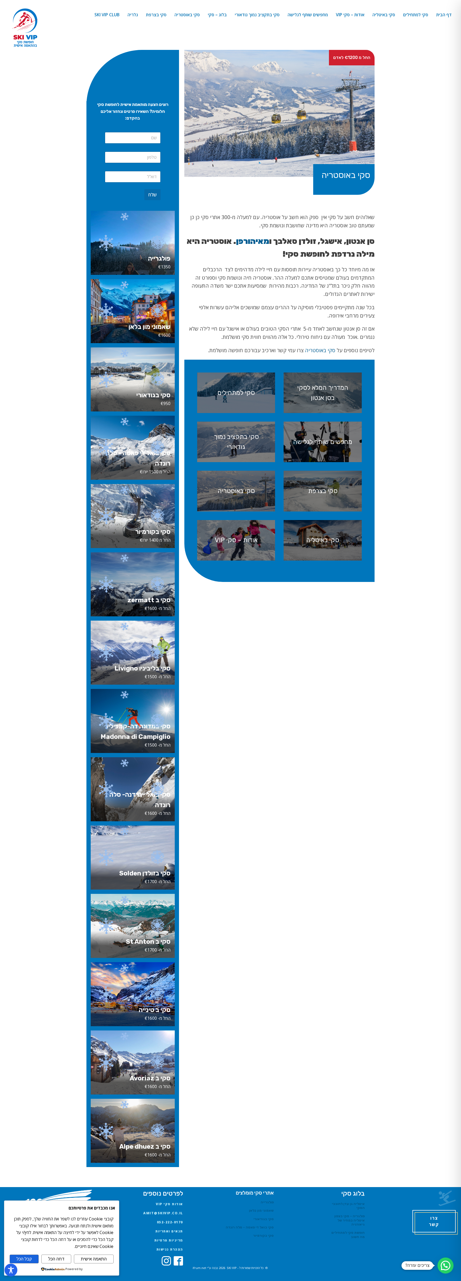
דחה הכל (56, 1259)
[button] (446, 1266)
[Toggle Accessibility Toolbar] (11, 1270)
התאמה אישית (94, 1259)
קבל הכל (24, 1259)
